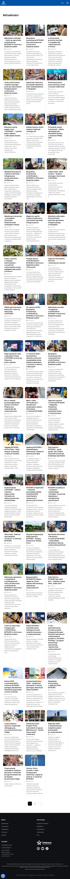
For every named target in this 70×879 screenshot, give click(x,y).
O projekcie (4, 826)
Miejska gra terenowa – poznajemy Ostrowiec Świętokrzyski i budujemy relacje (13, 220)
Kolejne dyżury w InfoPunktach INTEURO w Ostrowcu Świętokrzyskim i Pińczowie (35, 263)
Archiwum (4, 832)
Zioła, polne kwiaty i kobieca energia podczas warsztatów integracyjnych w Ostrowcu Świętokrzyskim (13, 87)
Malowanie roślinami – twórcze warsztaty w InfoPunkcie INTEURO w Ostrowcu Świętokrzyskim (13, 42)
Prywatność (40, 832)
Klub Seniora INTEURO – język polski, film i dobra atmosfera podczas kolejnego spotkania (56, 451)
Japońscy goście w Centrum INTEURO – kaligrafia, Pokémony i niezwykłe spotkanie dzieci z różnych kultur (56, 406)
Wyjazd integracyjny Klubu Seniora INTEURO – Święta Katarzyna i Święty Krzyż (34, 538)
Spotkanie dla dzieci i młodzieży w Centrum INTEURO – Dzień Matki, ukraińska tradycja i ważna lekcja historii (57, 539)
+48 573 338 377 (6, 848)
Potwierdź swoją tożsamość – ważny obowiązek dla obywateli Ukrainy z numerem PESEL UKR (56, 132)
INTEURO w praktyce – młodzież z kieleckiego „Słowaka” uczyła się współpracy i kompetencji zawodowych (56, 494)
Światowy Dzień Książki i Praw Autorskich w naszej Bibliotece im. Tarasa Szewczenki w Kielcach (34, 729)
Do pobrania (40, 829)
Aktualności (4, 823)
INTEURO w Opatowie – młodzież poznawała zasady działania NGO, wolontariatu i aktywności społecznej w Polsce (34, 494)
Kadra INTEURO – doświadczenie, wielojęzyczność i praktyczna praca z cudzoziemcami (33, 630)
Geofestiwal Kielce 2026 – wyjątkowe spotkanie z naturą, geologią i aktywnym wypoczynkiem (34, 685)
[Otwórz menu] (67, 3)
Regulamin (40, 826)
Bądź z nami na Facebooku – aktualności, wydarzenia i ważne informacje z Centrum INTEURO (34, 405)
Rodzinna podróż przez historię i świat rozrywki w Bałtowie (56, 84)
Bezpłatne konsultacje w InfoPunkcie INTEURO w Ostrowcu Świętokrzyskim (35, 176)
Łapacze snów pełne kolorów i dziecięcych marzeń (56, 261)
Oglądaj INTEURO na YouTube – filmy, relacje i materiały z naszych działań (12, 450)
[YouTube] (42, 848)
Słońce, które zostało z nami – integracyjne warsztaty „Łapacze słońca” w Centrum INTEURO (34, 773)
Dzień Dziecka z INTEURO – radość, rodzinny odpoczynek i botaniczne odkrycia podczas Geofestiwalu (12, 494)
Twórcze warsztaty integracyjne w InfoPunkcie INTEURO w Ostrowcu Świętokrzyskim (13, 630)
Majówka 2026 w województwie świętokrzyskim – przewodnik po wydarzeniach (55, 728)
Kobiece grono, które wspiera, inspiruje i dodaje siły (34, 129)
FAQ (38, 835)
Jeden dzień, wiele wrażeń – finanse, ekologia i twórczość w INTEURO (56, 175)
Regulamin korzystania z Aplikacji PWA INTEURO (54, 684)
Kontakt (3, 835)
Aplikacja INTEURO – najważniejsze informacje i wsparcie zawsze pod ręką (35, 450)
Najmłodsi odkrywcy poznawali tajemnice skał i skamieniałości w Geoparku (34, 85)
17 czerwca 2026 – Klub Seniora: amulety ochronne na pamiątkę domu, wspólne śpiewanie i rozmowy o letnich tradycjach (34, 360)
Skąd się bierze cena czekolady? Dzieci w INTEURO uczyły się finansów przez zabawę (13, 358)
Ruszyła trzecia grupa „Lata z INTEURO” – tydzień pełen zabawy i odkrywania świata (13, 131)
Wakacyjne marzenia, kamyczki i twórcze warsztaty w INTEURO (13, 310)
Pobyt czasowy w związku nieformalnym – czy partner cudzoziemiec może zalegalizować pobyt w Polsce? (12, 265)
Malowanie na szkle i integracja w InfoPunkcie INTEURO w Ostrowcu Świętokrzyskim (56, 311)
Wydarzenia (4, 829)
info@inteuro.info (6, 845)
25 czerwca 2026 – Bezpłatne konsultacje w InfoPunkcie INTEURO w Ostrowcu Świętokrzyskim (35, 312)
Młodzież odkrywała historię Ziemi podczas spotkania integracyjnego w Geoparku (56, 220)
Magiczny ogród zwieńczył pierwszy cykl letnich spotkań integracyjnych (34, 219)
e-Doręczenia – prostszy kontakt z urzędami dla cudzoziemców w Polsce (55, 42)
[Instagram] (47, 848)
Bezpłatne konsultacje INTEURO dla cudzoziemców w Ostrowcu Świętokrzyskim (35, 42)
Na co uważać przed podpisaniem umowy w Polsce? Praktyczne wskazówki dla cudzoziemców (12, 405)
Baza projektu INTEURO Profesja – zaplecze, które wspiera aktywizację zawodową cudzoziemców (34, 582)
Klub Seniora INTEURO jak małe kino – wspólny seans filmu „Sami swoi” (56, 580)
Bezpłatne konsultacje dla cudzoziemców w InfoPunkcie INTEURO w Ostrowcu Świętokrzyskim (56, 359)
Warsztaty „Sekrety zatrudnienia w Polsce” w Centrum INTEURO (12, 537)
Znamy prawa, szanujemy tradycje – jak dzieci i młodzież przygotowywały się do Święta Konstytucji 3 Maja (13, 773)
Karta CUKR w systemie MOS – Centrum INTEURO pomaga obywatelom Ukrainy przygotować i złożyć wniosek (13, 686)
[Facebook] (38, 848)
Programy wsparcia (42, 823)
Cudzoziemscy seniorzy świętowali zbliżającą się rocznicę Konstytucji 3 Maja (13, 728)
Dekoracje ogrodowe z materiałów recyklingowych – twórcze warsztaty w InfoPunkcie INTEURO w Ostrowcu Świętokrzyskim (13, 583)
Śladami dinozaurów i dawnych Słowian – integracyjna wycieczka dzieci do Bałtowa (12, 176)
